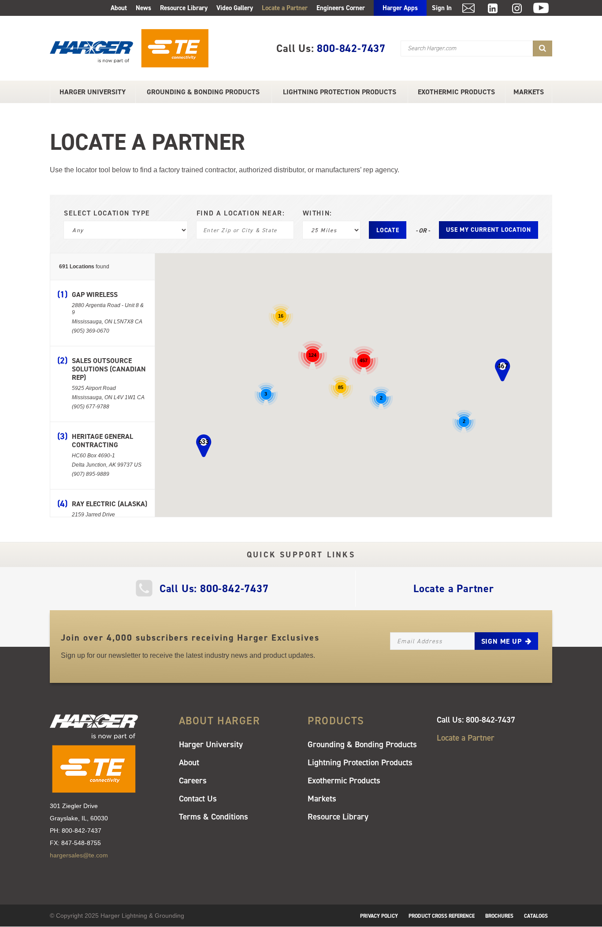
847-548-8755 (81, 842)
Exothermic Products (456, 91)
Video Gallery (234, 8)
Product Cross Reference (442, 916)
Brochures (499, 916)
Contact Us (198, 798)
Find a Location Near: (241, 213)
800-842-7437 (351, 48)
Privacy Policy (379, 916)
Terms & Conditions (213, 816)
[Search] (542, 48)
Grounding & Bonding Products (203, 91)
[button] (502, 370)
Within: (317, 213)
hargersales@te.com (79, 855)
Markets (528, 91)
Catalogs (536, 916)
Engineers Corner (340, 8)
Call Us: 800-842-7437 (214, 589)
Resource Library (184, 8)
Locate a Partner (285, 8)
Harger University (92, 91)
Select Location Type (107, 213)
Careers (193, 780)
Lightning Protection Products (339, 91)
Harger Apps (400, 8)
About (119, 8)
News (143, 8)
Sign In (442, 8)
